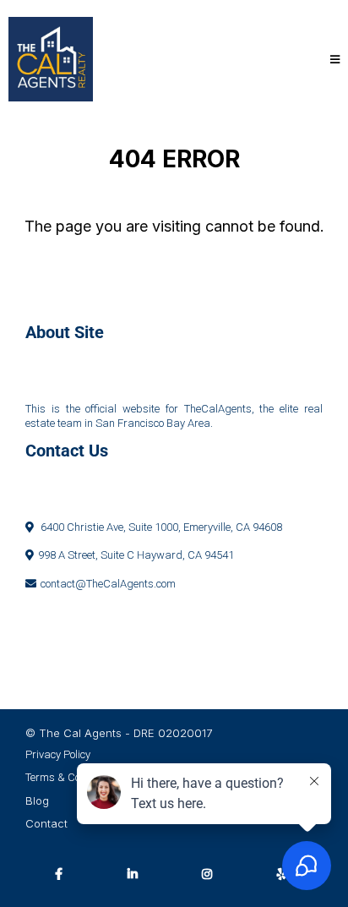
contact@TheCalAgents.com (108, 583)
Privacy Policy (57, 754)
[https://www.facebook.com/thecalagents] (63, 873)
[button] (332, 59)
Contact (46, 823)
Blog (37, 800)
